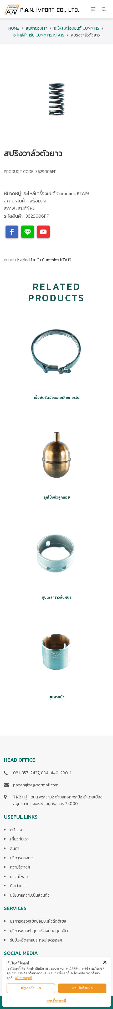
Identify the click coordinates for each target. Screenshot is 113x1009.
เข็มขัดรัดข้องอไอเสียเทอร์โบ (56, 397)
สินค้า (14, 848)
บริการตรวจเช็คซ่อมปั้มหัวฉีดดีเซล (38, 921)
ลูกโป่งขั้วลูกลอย (56, 497)
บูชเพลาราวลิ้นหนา (56, 597)
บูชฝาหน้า (56, 697)
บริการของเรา (21, 858)
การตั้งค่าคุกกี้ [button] (56, 1001)
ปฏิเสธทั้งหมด (31, 988)
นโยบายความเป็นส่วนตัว (30, 895)
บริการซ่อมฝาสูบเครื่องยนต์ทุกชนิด (39, 930)
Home (13, 28)
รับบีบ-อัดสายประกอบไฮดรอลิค (36, 940)
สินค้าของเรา (36, 28)
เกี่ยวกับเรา (19, 839)
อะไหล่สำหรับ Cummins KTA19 (38, 35)
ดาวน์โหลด (19, 876)
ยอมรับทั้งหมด (82, 988)
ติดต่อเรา (17, 885)
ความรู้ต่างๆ (20, 867)
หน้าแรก (16, 830)
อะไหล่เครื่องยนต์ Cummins (76, 28)
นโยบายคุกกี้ (23, 978)
